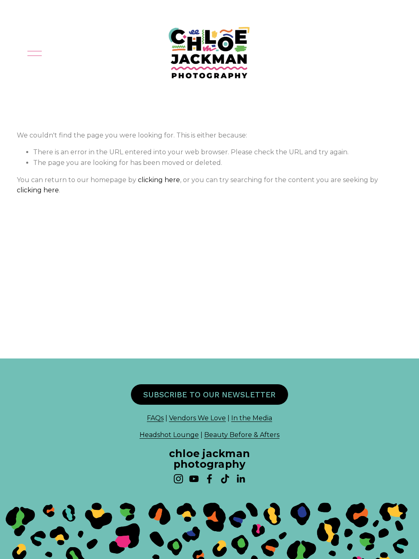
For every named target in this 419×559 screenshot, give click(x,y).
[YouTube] (194, 479)
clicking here (159, 180)
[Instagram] (178, 479)
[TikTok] (225, 479)
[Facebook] (209, 479)
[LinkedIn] (241, 479)
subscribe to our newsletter (209, 394)
